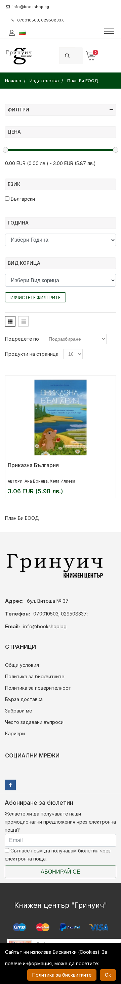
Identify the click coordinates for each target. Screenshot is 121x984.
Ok (108, 975)
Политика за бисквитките (34, 676)
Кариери (15, 733)
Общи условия (22, 665)
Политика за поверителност (38, 688)
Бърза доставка (24, 699)
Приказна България (33, 465)
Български (22, 199)
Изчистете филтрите (35, 297)
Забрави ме (18, 711)
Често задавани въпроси (34, 722)
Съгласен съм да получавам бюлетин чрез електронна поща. (58, 855)
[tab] (10, 321)
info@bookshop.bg (30, 6)
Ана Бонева (36, 481)
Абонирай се (60, 872)
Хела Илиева (62, 481)
